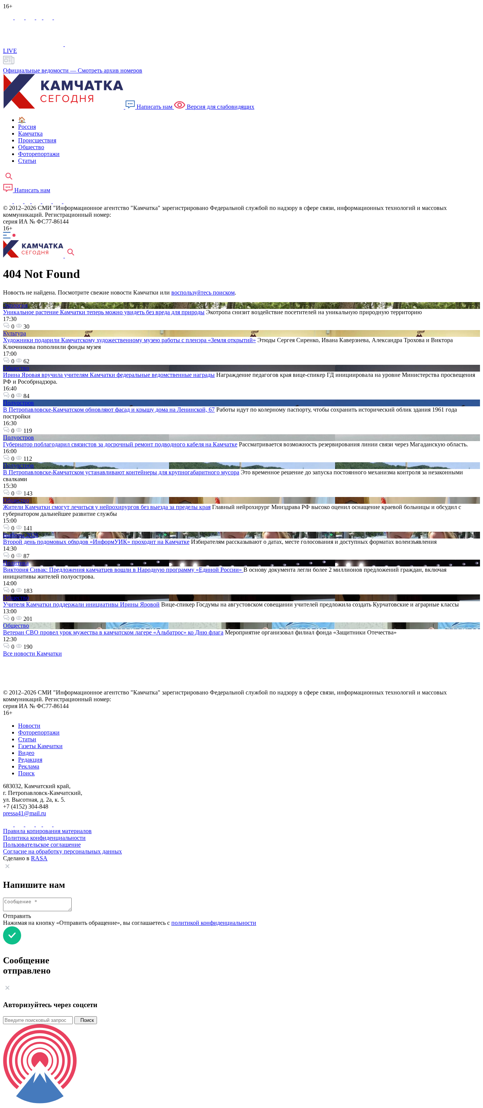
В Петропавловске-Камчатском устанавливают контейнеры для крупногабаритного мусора (121, 472)
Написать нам (154, 106)
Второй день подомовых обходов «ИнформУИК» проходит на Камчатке (96, 542)
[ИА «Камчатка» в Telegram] (20, 17)
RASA (39, 858)
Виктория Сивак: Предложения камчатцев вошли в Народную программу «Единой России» (123, 569)
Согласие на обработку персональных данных (62, 851)
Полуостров (18, 403)
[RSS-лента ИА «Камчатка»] (67, 201)
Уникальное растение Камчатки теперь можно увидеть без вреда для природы (104, 312)
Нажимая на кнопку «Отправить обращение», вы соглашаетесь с (129, 923)
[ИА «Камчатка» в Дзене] (58, 201)
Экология (15, 305)
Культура (14, 333)
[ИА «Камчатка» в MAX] (9, 17)
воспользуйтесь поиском (203, 292)
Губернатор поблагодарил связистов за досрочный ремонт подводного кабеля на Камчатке (120, 444)
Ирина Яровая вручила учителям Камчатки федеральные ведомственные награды (109, 375)
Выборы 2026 (20, 535)
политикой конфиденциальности (213, 923)
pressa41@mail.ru (24, 813)
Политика (16, 563)
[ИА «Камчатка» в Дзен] (58, 17)
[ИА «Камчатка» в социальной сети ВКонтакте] (31, 17)
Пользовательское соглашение (42, 844)
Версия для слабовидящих (219, 106)
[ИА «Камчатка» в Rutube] (48, 17)
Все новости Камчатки (32, 653)
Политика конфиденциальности (44, 838)
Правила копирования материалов (47, 831)
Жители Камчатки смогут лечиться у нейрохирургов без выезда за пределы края (107, 507)
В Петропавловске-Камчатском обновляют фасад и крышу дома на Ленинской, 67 (109, 409)
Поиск (85, 1020)
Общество (16, 368)
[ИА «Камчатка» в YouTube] (37, 201)
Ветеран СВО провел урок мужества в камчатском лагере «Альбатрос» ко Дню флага (113, 632)
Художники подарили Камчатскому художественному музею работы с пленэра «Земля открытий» (129, 340)
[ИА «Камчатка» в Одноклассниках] (39, 17)
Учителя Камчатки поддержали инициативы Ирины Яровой (81, 604)
